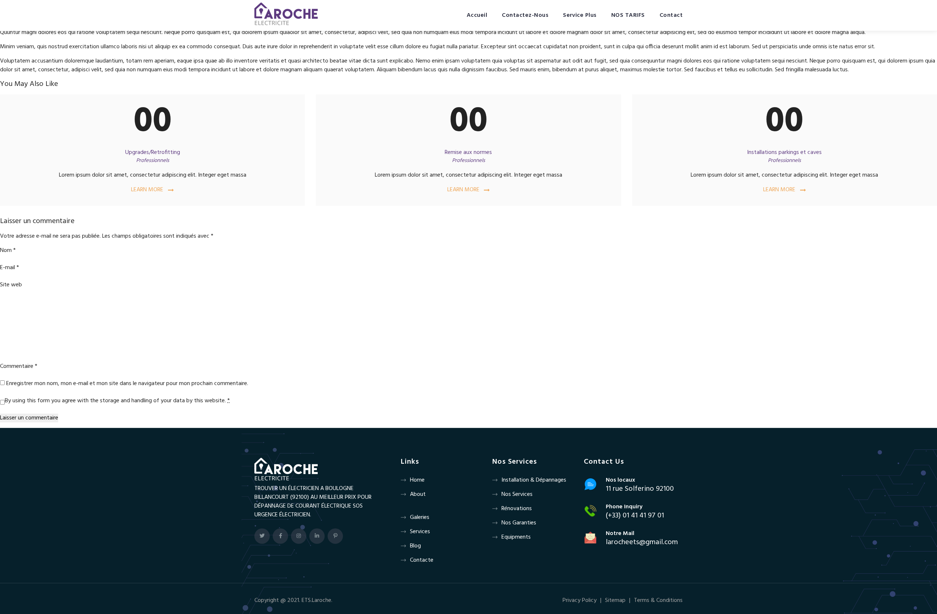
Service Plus (580, 15)
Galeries (419, 517)
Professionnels (152, 160)
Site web (11, 284)
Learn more (147, 189)
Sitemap (615, 600)
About (418, 494)
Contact (671, 15)
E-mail (9, 267)
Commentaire (18, 366)
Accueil (477, 15)
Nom (8, 250)
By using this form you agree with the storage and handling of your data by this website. (117, 400)
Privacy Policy (580, 600)
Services (420, 531)
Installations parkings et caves (784, 152)
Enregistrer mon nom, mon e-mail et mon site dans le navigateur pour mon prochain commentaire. (127, 383)
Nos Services (517, 494)
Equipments (516, 537)
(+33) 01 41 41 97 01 (635, 515)
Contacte (421, 560)
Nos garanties (518, 523)
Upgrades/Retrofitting (152, 152)
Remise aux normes (468, 152)
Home (417, 480)
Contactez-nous (525, 15)
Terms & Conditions (658, 600)
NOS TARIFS (628, 15)
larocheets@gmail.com (642, 542)
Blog (415, 546)
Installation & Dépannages (533, 480)
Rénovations (516, 508)
